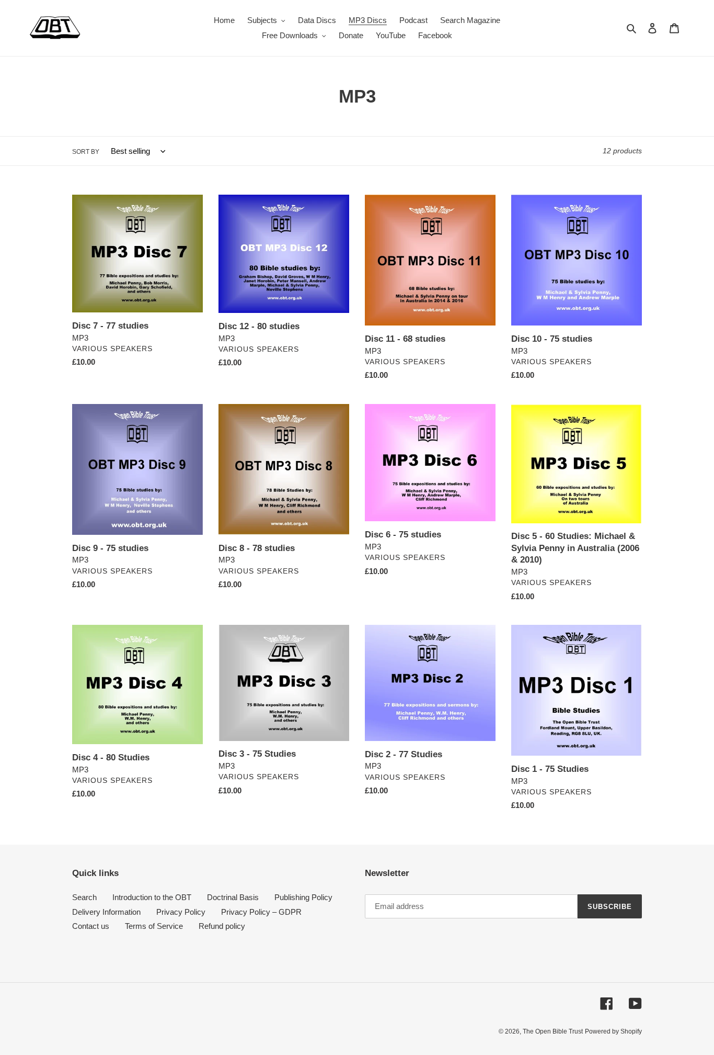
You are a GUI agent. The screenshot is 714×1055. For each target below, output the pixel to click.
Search (84, 897)
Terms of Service (154, 926)
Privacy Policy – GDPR (261, 911)
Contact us (90, 926)
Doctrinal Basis (233, 897)
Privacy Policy (180, 911)
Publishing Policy (303, 897)
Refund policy (222, 926)
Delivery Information (106, 911)
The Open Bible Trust (553, 1031)
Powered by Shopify (613, 1031)
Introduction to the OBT (151, 897)
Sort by (85, 151)
